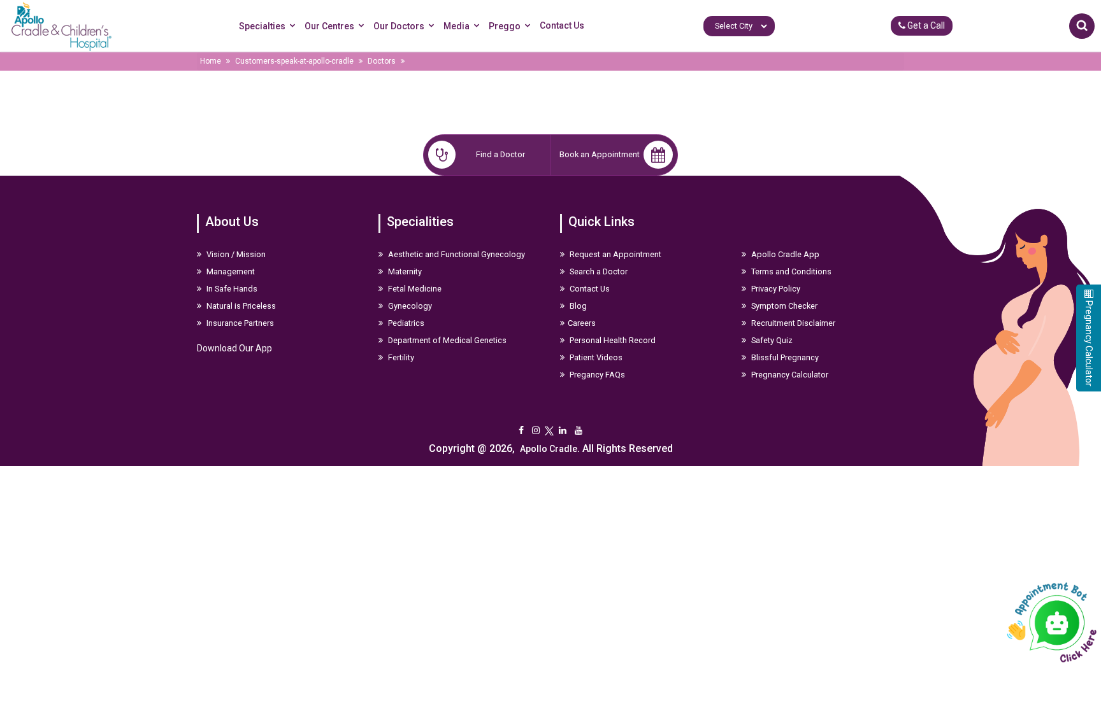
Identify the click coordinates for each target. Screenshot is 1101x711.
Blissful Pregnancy (784, 357)
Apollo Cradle (548, 449)
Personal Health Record (612, 340)
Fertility (400, 357)
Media (456, 26)
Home (210, 61)
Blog (577, 306)
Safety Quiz (771, 340)
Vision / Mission (235, 254)
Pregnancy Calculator (788, 374)
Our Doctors (398, 26)
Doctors (382, 61)
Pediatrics (405, 323)
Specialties (262, 26)
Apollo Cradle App (784, 254)
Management (230, 271)
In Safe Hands (231, 288)
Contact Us (562, 25)
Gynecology (409, 306)
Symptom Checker (783, 306)
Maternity (404, 271)
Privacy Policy (774, 288)
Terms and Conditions (790, 271)
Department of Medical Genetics (446, 340)
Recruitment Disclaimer (792, 323)
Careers (582, 323)
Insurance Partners (239, 323)
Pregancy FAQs (596, 374)
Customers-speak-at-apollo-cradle (294, 61)
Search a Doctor (598, 271)
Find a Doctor (500, 154)
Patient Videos (595, 357)
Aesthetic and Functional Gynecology (455, 254)
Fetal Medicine (414, 288)
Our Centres (329, 26)
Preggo (505, 26)
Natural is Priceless (240, 306)
